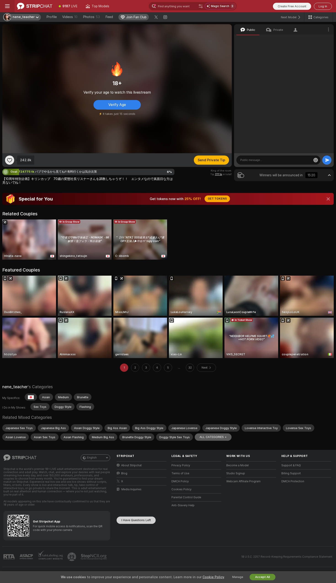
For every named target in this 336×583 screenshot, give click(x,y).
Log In (323, 6)
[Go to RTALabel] (9, 557)
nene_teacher (15, 386)
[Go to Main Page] (35, 6)
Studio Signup (235, 473)
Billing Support (291, 473)
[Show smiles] (315, 160)
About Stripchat (131, 465)
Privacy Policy (180, 465)
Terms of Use (180, 473)
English (92, 457)
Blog (124, 473)
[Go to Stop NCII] (94, 556)
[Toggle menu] (7, 6)
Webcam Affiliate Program (243, 481)
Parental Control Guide (186, 497)
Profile (51, 17)
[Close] (328, 199)
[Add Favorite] (9, 160)
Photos (91, 17)
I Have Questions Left (136, 520)
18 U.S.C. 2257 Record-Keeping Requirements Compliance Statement (286, 556)
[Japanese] (31, 397)
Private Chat (315, 40)
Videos (69, 17)
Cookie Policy (213, 577)
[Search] (200, 6)
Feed (109, 17)
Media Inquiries (131, 489)
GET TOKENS (217, 198)
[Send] (326, 160)
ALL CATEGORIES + (213, 437)
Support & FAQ (291, 465)
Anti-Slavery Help (183, 505)
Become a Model (237, 465)
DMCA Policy (180, 481)
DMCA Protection (292, 481)
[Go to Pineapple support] (72, 556)
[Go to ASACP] (26, 556)
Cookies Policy (181, 489)
